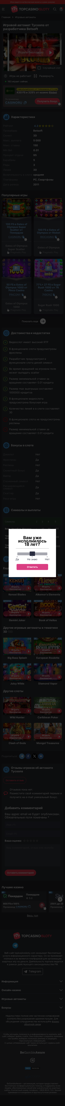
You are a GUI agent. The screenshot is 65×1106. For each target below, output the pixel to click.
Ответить (32, 567)
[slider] (32, 553)
